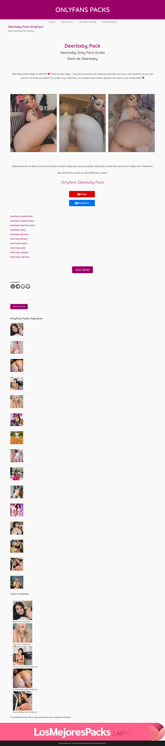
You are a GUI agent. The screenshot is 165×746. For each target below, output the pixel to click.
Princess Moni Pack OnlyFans (25, 667)
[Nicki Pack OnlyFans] (22, 633)
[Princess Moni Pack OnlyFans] (22, 655)
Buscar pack (19, 307)
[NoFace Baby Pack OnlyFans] (22, 678)
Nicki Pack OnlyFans (21, 644)
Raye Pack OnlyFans (21, 621)
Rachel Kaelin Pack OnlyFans (25, 712)
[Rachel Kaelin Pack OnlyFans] (22, 700)
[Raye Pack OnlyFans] (22, 610)
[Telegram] (18, 286)
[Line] (28, 286)
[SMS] (23, 286)
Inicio (10, 31)
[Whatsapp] (13, 286)
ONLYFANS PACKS (82, 10)
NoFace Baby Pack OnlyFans (25, 689)
